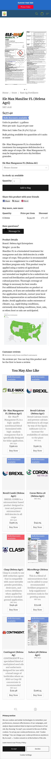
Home (5, 92)
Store (14, 92)
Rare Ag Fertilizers (29, 92)
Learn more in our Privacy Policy (14, 742)
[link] (26, 754)
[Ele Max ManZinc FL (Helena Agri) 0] (25, 57)
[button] (25, 7)
